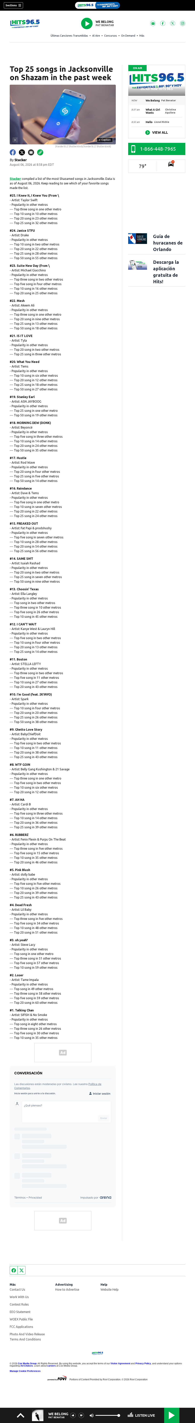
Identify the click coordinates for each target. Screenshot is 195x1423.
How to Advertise (67, 1289)
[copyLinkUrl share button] (40, 152)
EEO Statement (20, 1312)
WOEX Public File (21, 1319)
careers (51, 1365)
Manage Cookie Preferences (25, 1371)
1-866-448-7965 (158, 149)
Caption (105, 139)
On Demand (128, 35)
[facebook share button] (13, 152)
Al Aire (96, 35)
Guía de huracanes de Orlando (168, 243)
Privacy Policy (143, 1363)
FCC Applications (21, 1326)
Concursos (110, 35)
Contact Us (17, 1289)
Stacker (15, 178)
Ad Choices (26, 1365)
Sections (11, 5)
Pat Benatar (105, 25)
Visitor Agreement (120, 1363)
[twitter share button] (22, 152)
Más (141, 35)
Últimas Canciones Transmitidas (69, 35)
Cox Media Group (27, 1363)
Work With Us (19, 1297)
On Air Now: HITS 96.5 (157, 89)
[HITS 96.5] (97, 5)
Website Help (109, 1289)
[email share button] (31, 152)
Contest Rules (19, 1304)
